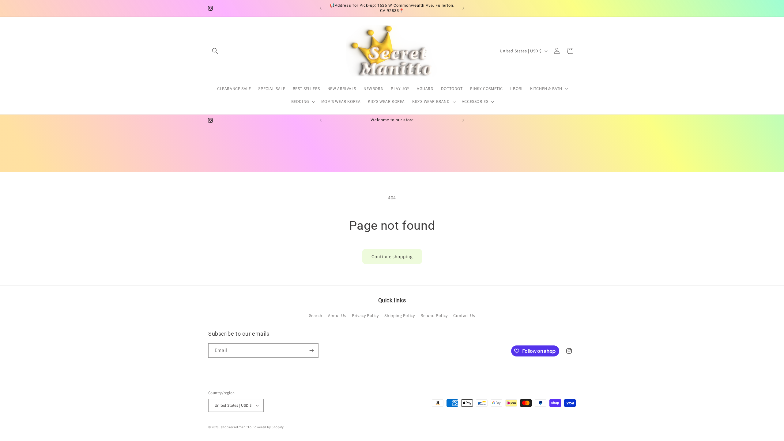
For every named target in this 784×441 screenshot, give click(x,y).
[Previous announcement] (320, 8)
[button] (215, 51)
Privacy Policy (365, 315)
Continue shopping (392, 256)
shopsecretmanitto (236, 427)
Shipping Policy (399, 315)
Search (315, 315)
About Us (337, 315)
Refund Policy (434, 315)
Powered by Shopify (268, 427)
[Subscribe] (311, 350)
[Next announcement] (463, 8)
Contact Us (464, 315)
